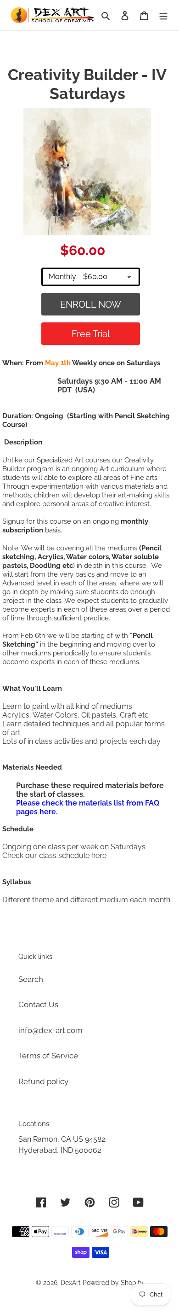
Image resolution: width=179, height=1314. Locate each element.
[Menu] (163, 15)
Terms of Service (48, 1055)
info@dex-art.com (50, 1030)
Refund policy (43, 1081)
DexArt (71, 1282)
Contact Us (38, 1004)
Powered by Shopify (113, 1282)
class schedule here (72, 855)
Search (30, 979)
